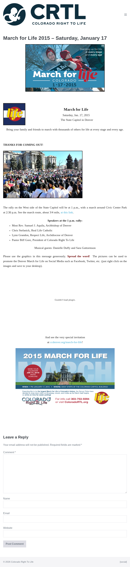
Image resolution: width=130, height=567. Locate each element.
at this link (67, 212)
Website (7, 528)
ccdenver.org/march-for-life (66, 342)
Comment (9, 452)
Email (6, 513)
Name (6, 498)
